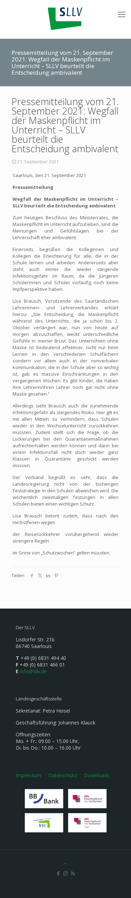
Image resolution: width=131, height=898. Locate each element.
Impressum (28, 775)
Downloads (97, 775)
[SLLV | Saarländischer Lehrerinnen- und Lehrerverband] (65, 17)
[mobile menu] (122, 14)
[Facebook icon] (58, 873)
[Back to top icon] (65, 863)
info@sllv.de (33, 671)
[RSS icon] (72, 873)
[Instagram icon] (65, 873)
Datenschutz (62, 775)
